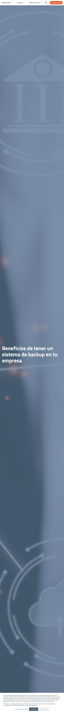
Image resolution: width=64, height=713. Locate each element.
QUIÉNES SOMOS (6, 3)
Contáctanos (56, 2)
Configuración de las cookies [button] (21, 709)
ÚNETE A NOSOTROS (34, 3)
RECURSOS (20, 3)
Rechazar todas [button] (44, 709)
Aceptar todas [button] (33, 709)
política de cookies (39, 701)
